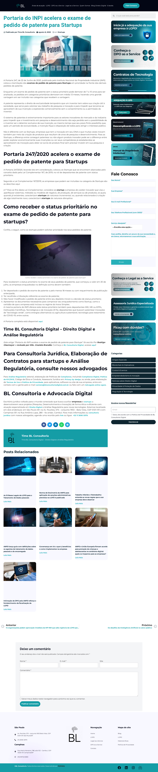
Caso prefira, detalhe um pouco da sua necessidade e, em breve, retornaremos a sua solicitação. (133, 235)
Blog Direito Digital (98, 6)
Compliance (66, 377)
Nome (23, 661)
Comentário (25, 670)
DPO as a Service (57, 6)
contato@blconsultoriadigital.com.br (52, 385)
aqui (41, 321)
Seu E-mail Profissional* (121, 202)
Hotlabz (61, 766)
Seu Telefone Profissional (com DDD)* (126, 212)
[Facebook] (119, 767)
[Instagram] (133, 767)
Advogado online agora (95, 385)
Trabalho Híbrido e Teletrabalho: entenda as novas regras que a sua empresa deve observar (89, 497)
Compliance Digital (90, 377)
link (61, 415)
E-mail (63, 661)
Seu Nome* (115, 180)
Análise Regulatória (17, 377)
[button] (43, 424)
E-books (110, 6)
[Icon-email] (140, 767)
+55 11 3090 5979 (80, 415)
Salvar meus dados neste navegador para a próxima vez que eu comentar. (53, 699)
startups (88, 402)
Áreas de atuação (38, 6)
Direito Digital (35, 407)
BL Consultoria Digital (74, 345)
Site (101, 661)
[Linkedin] (126, 767)
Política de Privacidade (32, 382)
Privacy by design (73, 379)
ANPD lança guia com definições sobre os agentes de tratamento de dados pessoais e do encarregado (20, 549)
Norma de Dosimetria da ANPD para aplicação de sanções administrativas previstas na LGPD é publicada (55, 495)
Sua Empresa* (117, 191)
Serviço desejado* (118, 223)
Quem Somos (85, 6)
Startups (61, 32)
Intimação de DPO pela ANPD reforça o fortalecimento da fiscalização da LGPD (20, 603)
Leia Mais (7, 501)
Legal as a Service (72, 6)
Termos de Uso (13, 382)
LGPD (48, 6)
